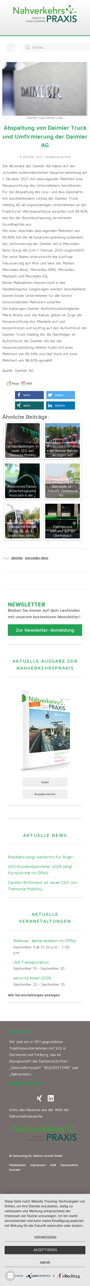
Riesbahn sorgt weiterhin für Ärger (40, 856)
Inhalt (45, 782)
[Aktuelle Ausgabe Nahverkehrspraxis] (45, 729)
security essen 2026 (32, 977)
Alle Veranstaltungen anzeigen (34, 995)
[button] (11, 47)
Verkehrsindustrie (58, 157)
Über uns (19, 1031)
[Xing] (39, 1098)
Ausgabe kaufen (45, 793)
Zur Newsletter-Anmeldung (45, 630)
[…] (35, 1074)
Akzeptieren (45, 1250)
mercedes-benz (36, 558)
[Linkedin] (50, 1098)
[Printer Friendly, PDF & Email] (19, 383)
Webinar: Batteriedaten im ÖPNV (44, 940)
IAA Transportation (31, 962)
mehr (45, 1262)
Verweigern (45, 1237)
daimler (17, 558)
